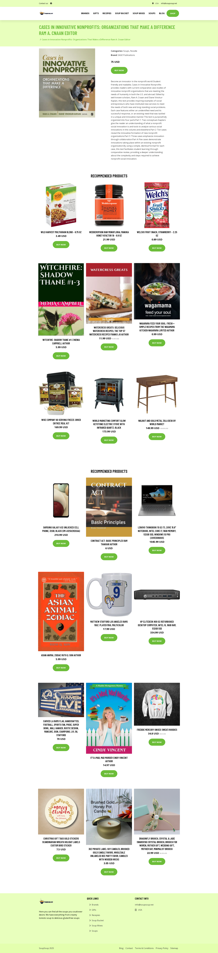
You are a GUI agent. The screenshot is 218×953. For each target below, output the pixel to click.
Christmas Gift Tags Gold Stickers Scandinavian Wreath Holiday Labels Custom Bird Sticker (61, 842)
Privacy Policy (162, 948)
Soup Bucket (122, 13)
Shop (172, 13)
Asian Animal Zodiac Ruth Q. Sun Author (61, 655)
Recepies (107, 13)
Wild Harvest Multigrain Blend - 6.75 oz (61, 232)
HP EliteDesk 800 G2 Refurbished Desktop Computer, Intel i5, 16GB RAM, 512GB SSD (157, 625)
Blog (162, 13)
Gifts (96, 13)
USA (157, 3)
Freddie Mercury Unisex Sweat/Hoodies (157, 729)
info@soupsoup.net (169, 3)
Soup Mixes (139, 13)
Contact (129, 948)
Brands (95, 904)
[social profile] (51, 3)
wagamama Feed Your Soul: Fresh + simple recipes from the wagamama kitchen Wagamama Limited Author (157, 327)
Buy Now (119, 70)
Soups (152, 13)
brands (85, 13)
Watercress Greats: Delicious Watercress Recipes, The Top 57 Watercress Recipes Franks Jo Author (109, 331)
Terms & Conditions (144, 948)
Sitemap (174, 948)
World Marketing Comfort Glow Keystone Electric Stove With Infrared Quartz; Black (109, 424)
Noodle (133, 51)
